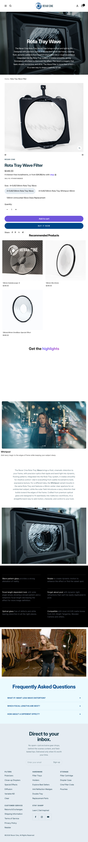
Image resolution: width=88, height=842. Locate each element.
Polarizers (9, 775)
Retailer (8, 827)
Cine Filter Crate (67, 784)
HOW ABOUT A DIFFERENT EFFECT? (23, 714)
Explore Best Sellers (40, 784)
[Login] (77, 6)
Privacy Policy (11, 823)
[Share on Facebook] (12, 232)
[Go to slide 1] (43, 445)
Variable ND (10, 794)
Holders (35, 780)
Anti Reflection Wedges (42, 789)
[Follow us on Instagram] (42, 817)
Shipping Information (13, 814)
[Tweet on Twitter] (19, 232)
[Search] (10, 6)
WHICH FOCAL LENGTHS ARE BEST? (23, 706)
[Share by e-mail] (22, 232)
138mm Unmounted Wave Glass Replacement (26, 198)
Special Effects (11, 784)
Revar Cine (10, 159)
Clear (7, 798)
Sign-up (56, 762)
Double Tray (37, 794)
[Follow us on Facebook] (35, 817)
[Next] (82, 155)
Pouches (63, 789)
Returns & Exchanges (13, 809)
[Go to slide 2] (44, 445)
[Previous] (6, 155)
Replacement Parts (40, 798)
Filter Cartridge (66, 775)
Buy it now (44, 226)
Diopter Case (65, 780)
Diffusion (8, 789)
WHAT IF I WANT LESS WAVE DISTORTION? (26, 698)
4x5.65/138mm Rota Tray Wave (20, 191)
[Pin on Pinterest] (15, 232)
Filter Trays (37, 775)
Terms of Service (12, 818)
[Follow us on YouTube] (48, 817)
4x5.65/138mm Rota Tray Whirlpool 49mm (56, 191)
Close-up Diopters (12, 780)
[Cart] (82, 6)
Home (7, 79)
